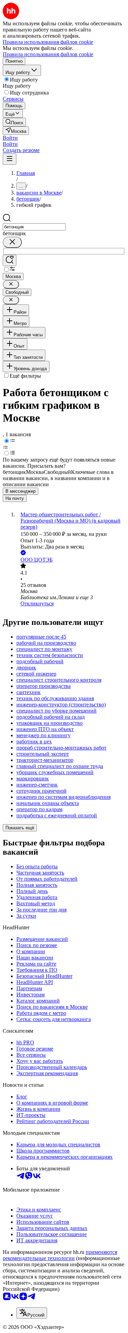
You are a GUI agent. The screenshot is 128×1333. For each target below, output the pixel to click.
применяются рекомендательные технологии (60, 1255)
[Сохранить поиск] (9, 260)
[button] (10, 138)
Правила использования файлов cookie (48, 54)
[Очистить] (12, 242)
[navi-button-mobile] (9, 159)
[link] (14, 122)
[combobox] (34, 226)
